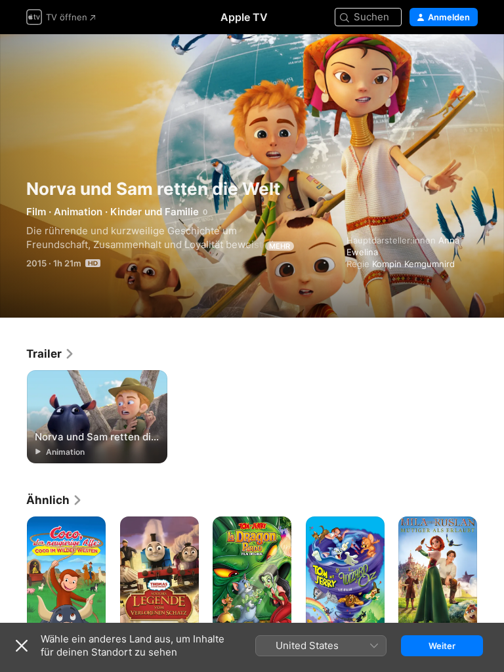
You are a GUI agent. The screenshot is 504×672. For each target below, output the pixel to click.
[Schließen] (22, 646)
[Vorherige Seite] (13, 576)
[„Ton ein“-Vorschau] (468, 60)
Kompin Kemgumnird (413, 264)
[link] (50, 353)
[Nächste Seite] (491, 576)
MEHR (279, 246)
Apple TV (244, 17)
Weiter (442, 645)
